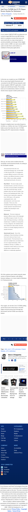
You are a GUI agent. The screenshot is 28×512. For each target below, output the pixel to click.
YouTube (6, 472)
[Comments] (12, 18)
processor (18, 349)
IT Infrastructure (18, 436)
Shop (15, 450)
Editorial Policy (18, 452)
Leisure (16, 438)
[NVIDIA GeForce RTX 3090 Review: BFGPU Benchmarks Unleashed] (5, 382)
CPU (13, 349)
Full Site (3, 438)
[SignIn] (3, 2)
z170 (7, 351)
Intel (6, 349)
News (2, 433)
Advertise (3, 450)
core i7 (9, 349)
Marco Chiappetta (14, 355)
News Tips (4, 452)
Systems (16, 431)
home (3, 6)
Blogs (2, 436)
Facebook (6, 469)
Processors (22, 6)
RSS (5, 474)
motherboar (12, 351)
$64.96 (19, 25)
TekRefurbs (8, 25)
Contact (3, 455)
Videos (16, 440)
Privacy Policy (5, 457)
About (2, 448)
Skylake (3, 351)
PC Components (11, 6)
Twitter (5, 467)
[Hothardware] (14, 2)
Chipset (23, 349)
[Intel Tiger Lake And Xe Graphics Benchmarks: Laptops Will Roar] (22, 382)
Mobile (16, 433)
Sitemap (3, 440)
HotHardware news (22, 369)
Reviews (3, 431)
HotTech (3, 459)
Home (2, 429)
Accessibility (17, 448)
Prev (4, 339)
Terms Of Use (16, 511)
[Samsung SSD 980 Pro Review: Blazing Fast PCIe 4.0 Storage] (13, 382)
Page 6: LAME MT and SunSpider (10, 30)
